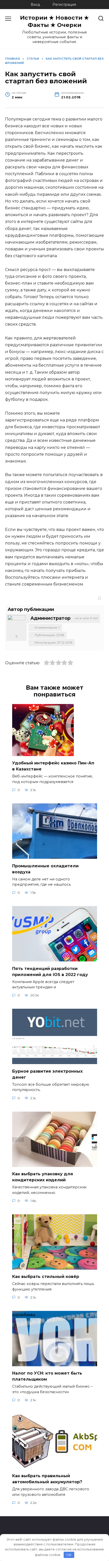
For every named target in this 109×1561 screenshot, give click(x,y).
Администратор (50, 618)
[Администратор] (16, 624)
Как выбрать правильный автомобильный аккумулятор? (47, 1478)
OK (68, 1555)
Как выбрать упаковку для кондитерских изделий (42, 1177)
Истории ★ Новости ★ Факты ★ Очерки (54, 21)
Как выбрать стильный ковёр (45, 1276)
